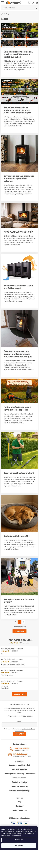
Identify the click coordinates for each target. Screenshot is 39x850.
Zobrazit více (19, 694)
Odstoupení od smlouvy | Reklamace (19, 774)
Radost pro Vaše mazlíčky (17, 536)
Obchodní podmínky (19, 786)
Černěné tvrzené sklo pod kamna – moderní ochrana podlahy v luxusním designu (18, 354)
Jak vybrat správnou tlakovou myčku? (19, 600)
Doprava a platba (19, 769)
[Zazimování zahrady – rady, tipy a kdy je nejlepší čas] (19, 391)
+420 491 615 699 (22, 748)
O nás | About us (20, 810)
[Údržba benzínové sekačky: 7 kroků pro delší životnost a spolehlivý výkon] (19, 35)
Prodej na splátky (19, 782)
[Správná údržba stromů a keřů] (19, 450)
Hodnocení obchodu (19, 640)
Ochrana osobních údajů (19, 791)
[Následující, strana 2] (19, 622)
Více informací (16, 835)
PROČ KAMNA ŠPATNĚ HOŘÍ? (18, 232)
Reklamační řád (19, 778)
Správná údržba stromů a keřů (19, 473)
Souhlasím (19, 845)
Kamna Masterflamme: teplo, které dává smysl (18, 287)
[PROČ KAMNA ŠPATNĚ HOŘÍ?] (19, 215)
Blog (19, 802)
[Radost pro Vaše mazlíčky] (19, 513)
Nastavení (19, 840)
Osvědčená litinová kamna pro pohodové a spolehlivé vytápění (19, 178)
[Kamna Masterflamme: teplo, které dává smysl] (19, 268)
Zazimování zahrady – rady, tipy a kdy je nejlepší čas (17, 408)
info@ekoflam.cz (20, 754)
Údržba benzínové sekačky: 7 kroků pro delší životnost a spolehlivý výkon (18, 54)
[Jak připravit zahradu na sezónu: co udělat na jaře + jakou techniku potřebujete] (19, 91)
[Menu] (2, 3)
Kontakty (19, 806)
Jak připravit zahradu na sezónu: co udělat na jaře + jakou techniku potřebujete (17, 110)
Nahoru (20, 631)
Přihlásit (20, 734)
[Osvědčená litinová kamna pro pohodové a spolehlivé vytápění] (19, 153)
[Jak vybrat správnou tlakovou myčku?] (19, 577)
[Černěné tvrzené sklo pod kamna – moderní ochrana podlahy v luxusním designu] (19, 329)
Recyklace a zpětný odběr (19, 765)
